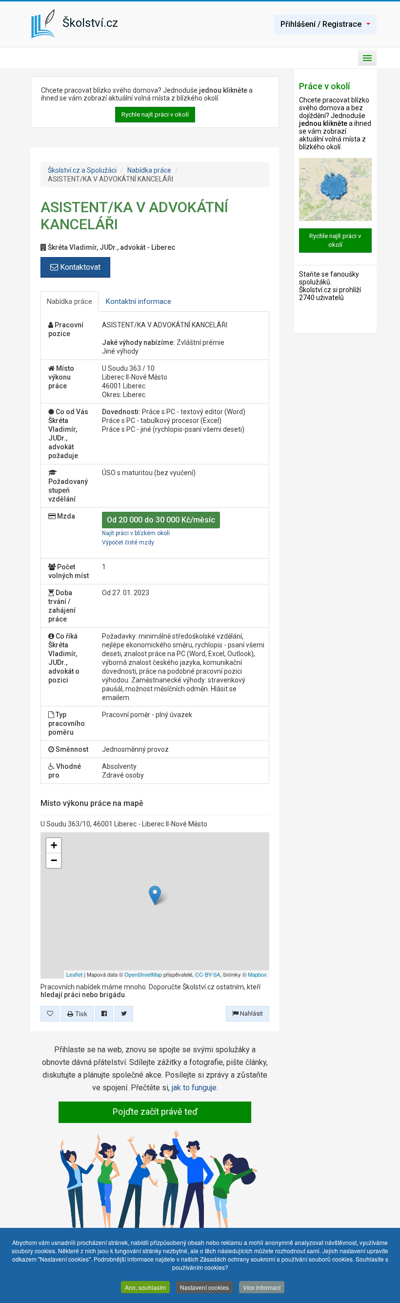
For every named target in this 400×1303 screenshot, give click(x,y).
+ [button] (54, 845)
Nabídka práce (149, 170)
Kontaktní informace (138, 301)
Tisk (80, 1013)
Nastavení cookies (204, 1287)
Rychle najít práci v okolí (155, 114)
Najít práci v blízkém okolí (136, 533)
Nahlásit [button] (251, 1013)
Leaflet (74, 974)
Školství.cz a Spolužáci (82, 170)
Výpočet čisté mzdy (128, 542)
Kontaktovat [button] (79, 267)
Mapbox (257, 974)
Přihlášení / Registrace (320, 24)
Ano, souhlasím (145, 1287)
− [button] (54, 860)
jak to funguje (194, 1087)
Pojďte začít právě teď (155, 1111)
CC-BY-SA (207, 974)
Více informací (261, 1287)
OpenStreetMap (143, 974)
